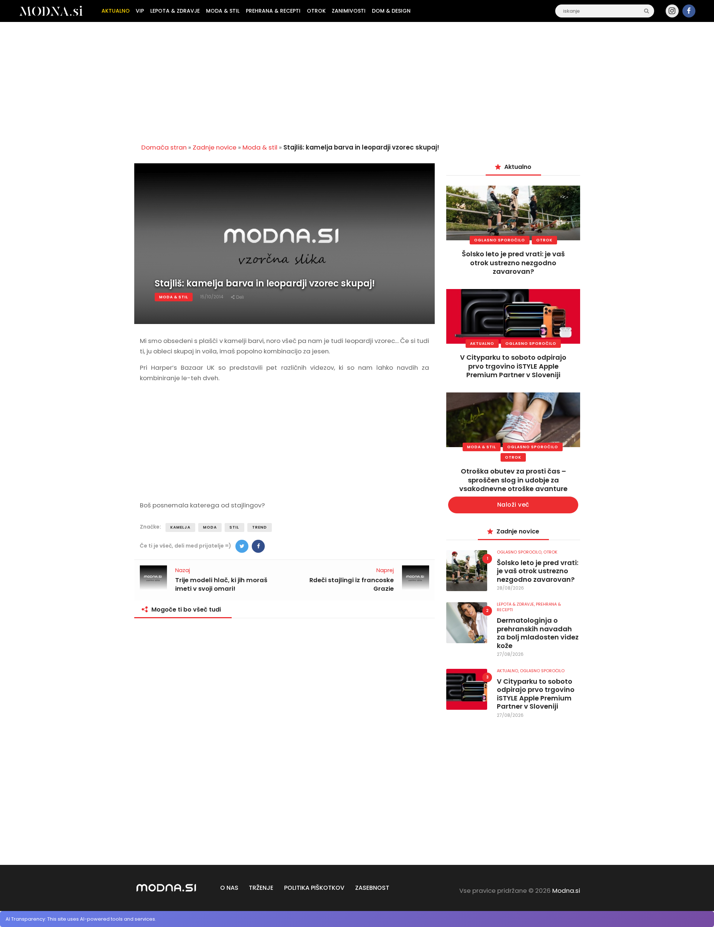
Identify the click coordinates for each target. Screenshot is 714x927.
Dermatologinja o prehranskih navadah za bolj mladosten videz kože (538, 633)
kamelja (180, 527)
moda (210, 527)
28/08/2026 (510, 588)
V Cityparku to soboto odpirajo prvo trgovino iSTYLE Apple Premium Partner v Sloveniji (513, 366)
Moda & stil (259, 147)
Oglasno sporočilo (499, 240)
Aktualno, (508, 671)
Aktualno (482, 343)
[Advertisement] (357, 80)
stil (234, 527)
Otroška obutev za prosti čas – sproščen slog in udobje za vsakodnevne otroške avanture (513, 479)
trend (259, 527)
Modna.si (566, 890)
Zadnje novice (215, 147)
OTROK (544, 240)
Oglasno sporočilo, (520, 552)
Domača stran (164, 147)
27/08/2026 (510, 654)
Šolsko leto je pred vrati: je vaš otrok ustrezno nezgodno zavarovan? (513, 262)
